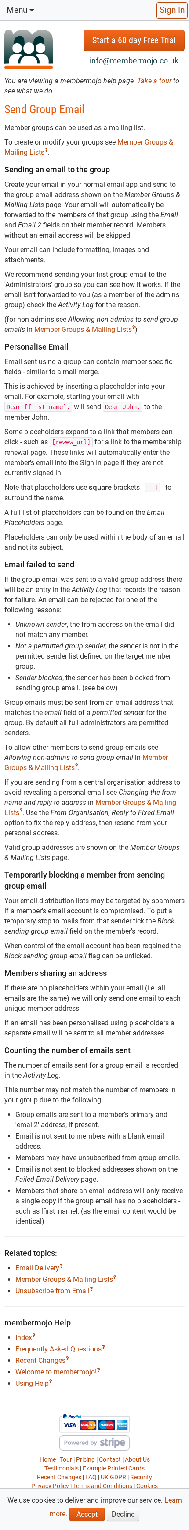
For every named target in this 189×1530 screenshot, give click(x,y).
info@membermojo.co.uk (134, 60)
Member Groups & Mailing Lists (83, 329)
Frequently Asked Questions (58, 1349)
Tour (66, 1459)
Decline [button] (123, 1514)
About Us (137, 1459)
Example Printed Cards (114, 1468)
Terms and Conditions (102, 1485)
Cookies (147, 1485)
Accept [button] (87, 1514)
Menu (18, 10)
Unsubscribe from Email (52, 1291)
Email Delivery (37, 1268)
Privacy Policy (50, 1485)
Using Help (32, 1383)
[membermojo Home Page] (28, 49)
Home (48, 1459)
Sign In (172, 10)
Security (141, 1477)
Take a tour (155, 81)
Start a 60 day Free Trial (134, 40)
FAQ (91, 1477)
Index (23, 1337)
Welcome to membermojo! (56, 1372)
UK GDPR (113, 1477)
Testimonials (61, 1468)
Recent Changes (40, 1360)
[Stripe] (94, 1442)
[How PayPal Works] (94, 1422)
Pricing (85, 1459)
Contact (110, 1459)
